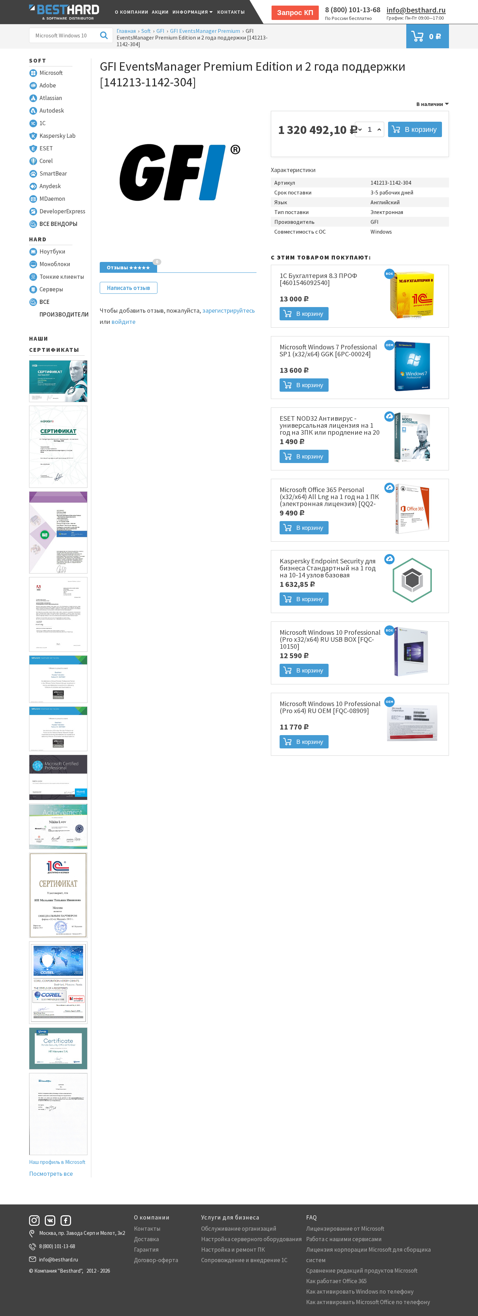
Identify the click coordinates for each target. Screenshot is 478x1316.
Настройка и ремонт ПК (233, 1249)
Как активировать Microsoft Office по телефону (368, 1302)
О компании (131, 12)
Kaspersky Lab (58, 136)
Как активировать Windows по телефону (360, 1291)
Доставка (146, 1239)
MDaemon (52, 198)
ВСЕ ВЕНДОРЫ (58, 224)
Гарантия (146, 1249)
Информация (191, 12)
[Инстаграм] (36, 1220)
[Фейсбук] (68, 1220)
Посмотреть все (51, 1173)
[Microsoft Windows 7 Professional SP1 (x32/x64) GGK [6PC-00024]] (412, 392)
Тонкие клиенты (62, 276)
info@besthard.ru (416, 10)
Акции (160, 12)
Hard (38, 239)
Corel (46, 161)
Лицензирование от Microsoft (345, 1228)
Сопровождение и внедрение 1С (244, 1260)
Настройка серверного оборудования (251, 1239)
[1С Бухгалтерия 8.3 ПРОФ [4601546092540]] (412, 320)
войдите (123, 322)
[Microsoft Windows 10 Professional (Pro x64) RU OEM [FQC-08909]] (412, 748)
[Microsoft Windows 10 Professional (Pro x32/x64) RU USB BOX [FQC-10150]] (412, 677)
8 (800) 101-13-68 (352, 9)
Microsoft (51, 73)
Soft (38, 60)
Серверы (51, 289)
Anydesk (50, 186)
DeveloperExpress (62, 211)
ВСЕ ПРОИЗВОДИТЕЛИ (64, 308)
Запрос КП (295, 12)
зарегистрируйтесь (228, 310)
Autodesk (52, 110)
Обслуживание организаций (238, 1228)
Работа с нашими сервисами (344, 1239)
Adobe (48, 85)
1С (42, 123)
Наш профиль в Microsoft (57, 1162)
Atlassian (51, 98)
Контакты (231, 12)
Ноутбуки (52, 251)
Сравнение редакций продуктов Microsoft (361, 1270)
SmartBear (53, 173)
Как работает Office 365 (336, 1281)
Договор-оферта (156, 1260)
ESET (46, 148)
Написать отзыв (128, 288)
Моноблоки (55, 264)
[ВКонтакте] (52, 1220)
